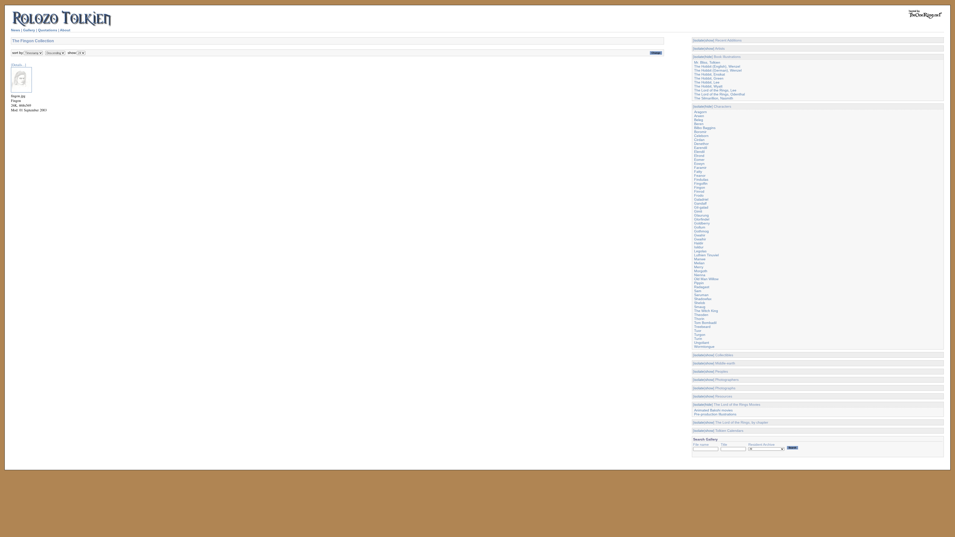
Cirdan (699, 140)
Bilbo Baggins (705, 128)
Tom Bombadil (705, 323)
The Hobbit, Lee (706, 82)
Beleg (698, 120)
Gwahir (699, 235)
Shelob (699, 303)
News (15, 30)
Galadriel (701, 199)
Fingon (699, 187)
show (709, 40)
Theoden (701, 315)
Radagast (701, 287)
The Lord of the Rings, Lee (715, 90)
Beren (699, 124)
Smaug (699, 307)
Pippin (699, 283)
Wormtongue (704, 347)
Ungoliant (701, 343)
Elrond (699, 156)
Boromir (700, 132)
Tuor (697, 331)
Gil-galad (701, 207)
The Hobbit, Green (708, 78)
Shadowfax (703, 299)
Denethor (701, 144)
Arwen (699, 116)
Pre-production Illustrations (715, 414)
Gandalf (700, 203)
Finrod (699, 191)
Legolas (700, 251)
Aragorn (700, 112)
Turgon (699, 335)
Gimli (698, 211)
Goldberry (702, 223)
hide (708, 57)
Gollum (699, 227)
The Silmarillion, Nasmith (713, 98)
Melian (699, 263)
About (65, 30)
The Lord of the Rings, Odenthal (719, 94)
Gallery (29, 30)
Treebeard (702, 327)
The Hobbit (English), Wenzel (717, 66)
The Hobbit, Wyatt (708, 86)
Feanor (700, 176)
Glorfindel (701, 219)
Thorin (699, 319)
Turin (698, 339)
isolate (699, 40)
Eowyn (699, 164)
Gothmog (701, 231)
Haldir (698, 243)
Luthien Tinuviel (706, 255)
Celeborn (701, 136)
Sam (697, 291)
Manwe (700, 259)
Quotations (47, 30)
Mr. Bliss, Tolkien (707, 62)
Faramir (700, 168)
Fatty (698, 172)
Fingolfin (701, 183)
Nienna (699, 275)
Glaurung (701, 215)
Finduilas (701, 179)
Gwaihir (700, 239)
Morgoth (700, 271)
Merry (698, 267)
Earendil (700, 148)
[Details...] (18, 64)
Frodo (699, 195)
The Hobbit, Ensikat (709, 74)
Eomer (699, 160)
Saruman (701, 295)
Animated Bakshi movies (713, 410)
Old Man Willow (706, 279)
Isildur (699, 247)
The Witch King (706, 311)
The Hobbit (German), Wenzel (718, 70)
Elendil (699, 152)
